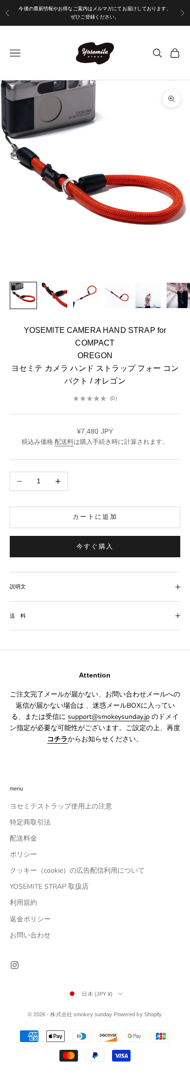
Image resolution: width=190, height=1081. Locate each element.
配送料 (64, 442)
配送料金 (23, 838)
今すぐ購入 (95, 546)
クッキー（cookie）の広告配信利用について (77, 870)
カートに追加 (95, 517)
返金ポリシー (30, 919)
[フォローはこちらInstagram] (14, 965)
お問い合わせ (30, 935)
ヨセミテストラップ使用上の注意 (61, 806)
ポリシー (23, 854)
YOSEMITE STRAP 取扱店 (49, 886)
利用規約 (23, 902)
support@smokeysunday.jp (109, 716)
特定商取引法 (30, 822)
